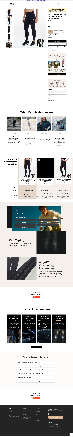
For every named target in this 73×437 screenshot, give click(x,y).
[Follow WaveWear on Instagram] (49, 424)
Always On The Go (25, 220)
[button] (58, 4)
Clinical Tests (38, 414)
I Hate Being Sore (25, 222)
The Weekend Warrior (48, 220)
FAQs (10, 410)
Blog (9, 415)
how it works (38, 411)
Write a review (36, 296)
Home (7, 8)
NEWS (37, 415)
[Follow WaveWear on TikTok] (57, 424)
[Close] (60, 207)
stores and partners (25, 418)
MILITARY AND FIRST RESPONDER (14, 416)
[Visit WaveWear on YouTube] (54, 424)
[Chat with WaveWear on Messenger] (23, 414)
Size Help (10, 411)
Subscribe (56, 417)
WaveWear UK (38, 420)
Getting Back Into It (48, 222)
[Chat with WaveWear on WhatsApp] (25, 414)
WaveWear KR (38, 419)
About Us (37, 410)
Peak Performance (25, 227)
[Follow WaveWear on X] (52, 424)
